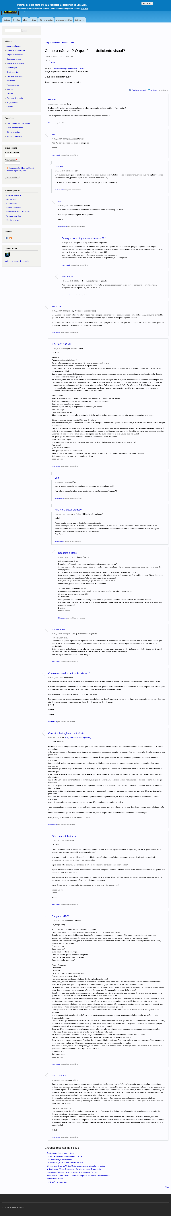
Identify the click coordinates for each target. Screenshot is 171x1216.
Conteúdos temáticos (15, 128)
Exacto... (53, 99)
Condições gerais (12, 220)
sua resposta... (59, 629)
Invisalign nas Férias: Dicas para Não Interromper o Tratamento (74, 1169)
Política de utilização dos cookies (18, 212)
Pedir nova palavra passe (16, 171)
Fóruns (33, 20)
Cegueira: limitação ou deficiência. (66, 733)
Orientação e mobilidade (16, 50)
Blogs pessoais (12, 102)
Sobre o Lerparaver (13, 208)
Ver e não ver (59, 1075)
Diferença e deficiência (64, 836)
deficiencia (67, 276)
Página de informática (15, 76)
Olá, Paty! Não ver (61, 344)
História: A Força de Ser (57, 1182)
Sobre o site (79, 20)
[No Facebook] (6, 238)
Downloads (11, 81)
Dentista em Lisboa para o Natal (60, 1153)
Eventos (16, 20)
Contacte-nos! (11, 204)
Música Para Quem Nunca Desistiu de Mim (65, 1163)
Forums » (66, 42)
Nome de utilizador (12, 152)
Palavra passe (11, 160)
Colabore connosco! (13, 195)
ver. (53, 134)
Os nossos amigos (14, 59)
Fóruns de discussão (15, 98)
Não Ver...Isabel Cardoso (68, 509)
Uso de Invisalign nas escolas (59, 1159)
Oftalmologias (12, 68)
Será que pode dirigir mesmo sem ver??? (84, 238)
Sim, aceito (147, 3)
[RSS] (10, 238)
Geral (72, 42)
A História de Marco (55, 1179)
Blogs (25, 20)
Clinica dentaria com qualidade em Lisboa (64, 1156)
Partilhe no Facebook (138, 90)
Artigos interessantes (15, 55)
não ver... (60, 166)
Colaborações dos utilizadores (18, 123)
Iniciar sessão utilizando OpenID (21, 168)
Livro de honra (11, 199)
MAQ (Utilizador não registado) (78, 737)
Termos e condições (13, 216)
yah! (57, 477)
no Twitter (153, 90)
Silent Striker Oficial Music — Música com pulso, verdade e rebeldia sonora (78, 1175)
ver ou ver (57, 306)
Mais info (84, 8)
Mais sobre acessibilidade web (16, 261)
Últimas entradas (46, 20)
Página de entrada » (54, 42)
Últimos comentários (64, 20)
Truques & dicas (13, 85)
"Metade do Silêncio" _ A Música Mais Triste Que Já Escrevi (72, 1172)
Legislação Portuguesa (15, 63)
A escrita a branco (14, 46)
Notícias (7, 20)
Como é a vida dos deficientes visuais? (69, 673)
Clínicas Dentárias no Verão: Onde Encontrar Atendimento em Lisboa (76, 1166)
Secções (9, 41)
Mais (167, 1187)
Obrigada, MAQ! (60, 916)
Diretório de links (13, 72)
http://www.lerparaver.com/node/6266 (70, 68)
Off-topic (10, 107)
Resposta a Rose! (67, 553)
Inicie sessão (52, 123)
